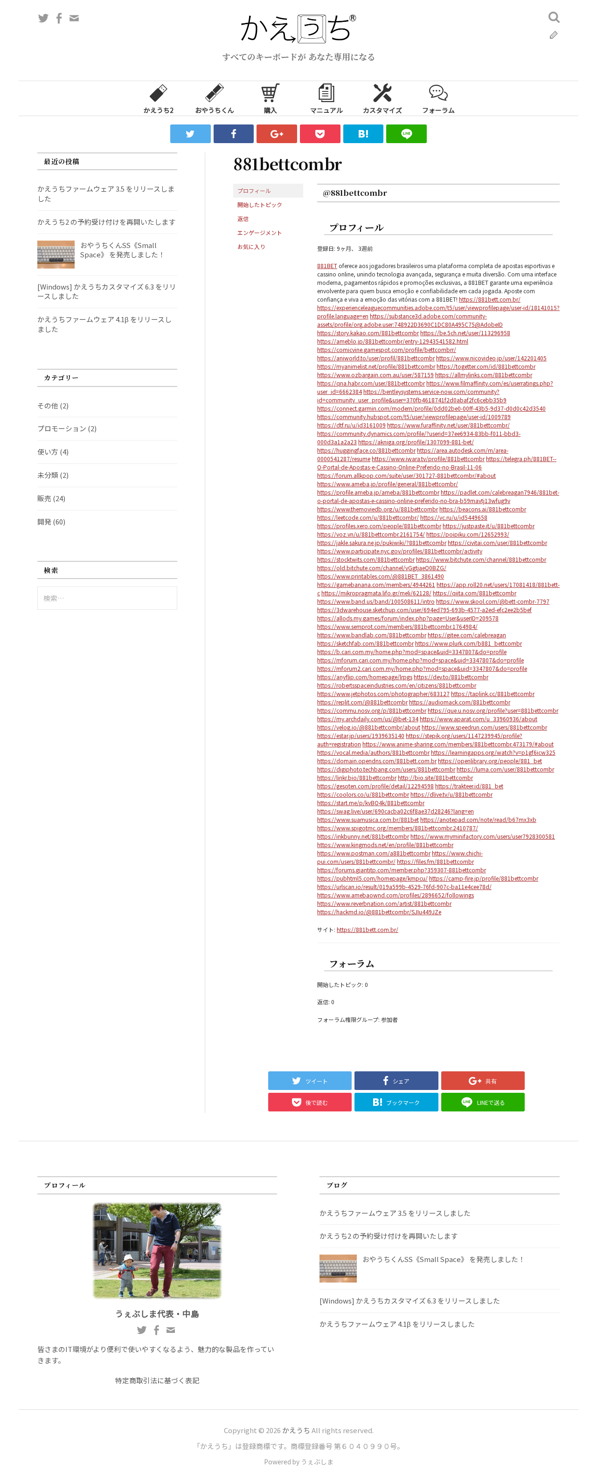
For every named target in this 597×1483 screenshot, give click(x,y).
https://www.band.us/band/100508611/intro (376, 601)
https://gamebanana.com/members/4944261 (376, 584)
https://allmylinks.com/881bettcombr (483, 375)
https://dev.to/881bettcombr (451, 677)
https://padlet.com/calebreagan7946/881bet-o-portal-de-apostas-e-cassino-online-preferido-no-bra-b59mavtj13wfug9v (438, 496)
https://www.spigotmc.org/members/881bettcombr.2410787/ (397, 828)
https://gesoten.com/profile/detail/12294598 (375, 786)
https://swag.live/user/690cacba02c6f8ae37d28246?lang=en (395, 811)
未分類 (47, 475)
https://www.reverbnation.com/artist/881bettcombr (384, 903)
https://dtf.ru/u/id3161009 (351, 425)
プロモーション (61, 428)
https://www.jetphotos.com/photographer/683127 (383, 693)
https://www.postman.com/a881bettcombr (373, 853)
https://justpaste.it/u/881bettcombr (489, 526)
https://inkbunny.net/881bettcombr (363, 836)
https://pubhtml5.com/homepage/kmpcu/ (372, 878)
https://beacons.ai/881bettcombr (482, 509)
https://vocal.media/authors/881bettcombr (373, 752)
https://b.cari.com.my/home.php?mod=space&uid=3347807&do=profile (412, 651)
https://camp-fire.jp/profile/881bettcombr (483, 878)
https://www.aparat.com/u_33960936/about (478, 719)
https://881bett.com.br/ (490, 299)
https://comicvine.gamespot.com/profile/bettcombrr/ (386, 349)
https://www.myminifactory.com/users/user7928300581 (482, 836)
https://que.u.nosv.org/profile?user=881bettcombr (493, 710)
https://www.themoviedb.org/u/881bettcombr (377, 509)
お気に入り (251, 246)
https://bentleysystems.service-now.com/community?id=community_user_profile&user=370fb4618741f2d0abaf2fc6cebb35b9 (412, 395)
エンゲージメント (259, 232)
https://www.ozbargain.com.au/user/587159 (375, 375)
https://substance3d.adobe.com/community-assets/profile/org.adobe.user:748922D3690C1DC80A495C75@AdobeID (410, 320)
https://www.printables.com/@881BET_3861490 (380, 576)
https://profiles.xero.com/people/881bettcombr (379, 526)
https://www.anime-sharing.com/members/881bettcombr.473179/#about (458, 744)
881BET (327, 265)
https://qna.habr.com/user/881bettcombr (371, 383)
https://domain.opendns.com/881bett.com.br (377, 761)
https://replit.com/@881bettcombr (362, 702)
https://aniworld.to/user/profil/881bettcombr (376, 358)
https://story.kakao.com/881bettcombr (368, 333)
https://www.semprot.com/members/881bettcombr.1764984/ (397, 626)
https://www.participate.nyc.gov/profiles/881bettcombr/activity (399, 551)
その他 (47, 405)
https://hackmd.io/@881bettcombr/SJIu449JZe (379, 912)
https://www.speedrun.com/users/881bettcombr (484, 727)
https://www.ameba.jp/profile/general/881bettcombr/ (387, 484)
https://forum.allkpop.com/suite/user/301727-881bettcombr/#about (406, 475)
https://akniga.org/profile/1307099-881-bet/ (416, 442)
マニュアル (326, 110)
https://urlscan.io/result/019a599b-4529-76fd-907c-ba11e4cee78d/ (404, 886)
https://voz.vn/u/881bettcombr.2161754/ (371, 534)
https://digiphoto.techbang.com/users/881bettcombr (386, 769)
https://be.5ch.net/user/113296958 (465, 333)
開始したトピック (259, 204)
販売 (44, 498)
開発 (44, 521)
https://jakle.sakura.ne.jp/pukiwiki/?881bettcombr (381, 542)
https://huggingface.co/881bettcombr (366, 450)
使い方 (47, 451)
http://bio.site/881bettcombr (435, 777)
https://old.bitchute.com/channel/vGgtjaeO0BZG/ (381, 568)
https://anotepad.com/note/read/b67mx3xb (478, 819)
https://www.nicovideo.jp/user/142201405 (491, 358)
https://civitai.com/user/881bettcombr (497, 542)
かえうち (296, 1430)
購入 (270, 110)
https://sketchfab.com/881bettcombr (365, 643)
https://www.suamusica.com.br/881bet (368, 819)
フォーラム (438, 110)
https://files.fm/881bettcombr (435, 861)
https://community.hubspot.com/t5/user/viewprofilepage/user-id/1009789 (414, 417)
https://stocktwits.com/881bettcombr (366, 559)
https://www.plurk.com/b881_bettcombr (468, 643)
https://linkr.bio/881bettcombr (356, 777)
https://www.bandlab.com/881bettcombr (371, 635)
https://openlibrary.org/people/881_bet (490, 761)
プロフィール (254, 190)
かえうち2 (159, 110)
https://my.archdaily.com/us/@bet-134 (367, 719)
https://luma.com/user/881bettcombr (505, 769)
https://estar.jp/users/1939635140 (360, 735)
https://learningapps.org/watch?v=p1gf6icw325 (493, 752)
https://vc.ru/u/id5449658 (453, 517)
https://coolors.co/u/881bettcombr (363, 794)
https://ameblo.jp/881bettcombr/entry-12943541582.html (392, 341)
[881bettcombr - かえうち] (363, 133)
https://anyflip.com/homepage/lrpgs (364, 677)
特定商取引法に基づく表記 (157, 1380)
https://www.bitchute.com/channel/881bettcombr (481, 559)
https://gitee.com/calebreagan (467, 635)
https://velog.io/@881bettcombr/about (368, 727)
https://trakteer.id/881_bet (469, 786)
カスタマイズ (382, 110)
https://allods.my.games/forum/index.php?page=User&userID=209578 (408, 618)
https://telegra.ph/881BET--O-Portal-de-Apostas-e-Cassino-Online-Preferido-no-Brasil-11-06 (436, 463)
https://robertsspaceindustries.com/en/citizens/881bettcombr (396, 685)
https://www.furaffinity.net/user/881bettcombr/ (448, 425)
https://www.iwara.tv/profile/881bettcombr (428, 458)
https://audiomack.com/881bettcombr (459, 702)
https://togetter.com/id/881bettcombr (486, 366)
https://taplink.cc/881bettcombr (493, 693)
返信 (243, 218)
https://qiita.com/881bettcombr (474, 593)
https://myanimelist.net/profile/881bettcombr (376, 366)
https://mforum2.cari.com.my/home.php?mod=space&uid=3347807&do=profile (422, 668)
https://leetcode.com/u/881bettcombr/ (368, 517)
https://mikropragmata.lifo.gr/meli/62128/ (376, 593)
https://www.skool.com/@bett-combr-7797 (492, 601)
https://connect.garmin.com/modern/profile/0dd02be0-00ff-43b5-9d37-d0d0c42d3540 (431, 408)
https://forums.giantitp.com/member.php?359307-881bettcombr (401, 870)
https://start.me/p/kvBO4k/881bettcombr (370, 803)
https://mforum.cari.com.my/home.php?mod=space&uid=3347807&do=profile (420, 660)
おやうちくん (214, 110)
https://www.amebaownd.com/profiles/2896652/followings (395, 895)
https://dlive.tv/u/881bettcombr (451, 794)
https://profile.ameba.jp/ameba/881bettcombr (378, 492)
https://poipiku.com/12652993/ (467, 534)
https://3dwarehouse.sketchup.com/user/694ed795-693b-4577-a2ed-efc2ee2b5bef (424, 610)
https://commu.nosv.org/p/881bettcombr (371, 710)
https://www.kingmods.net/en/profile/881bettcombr (385, 844)
